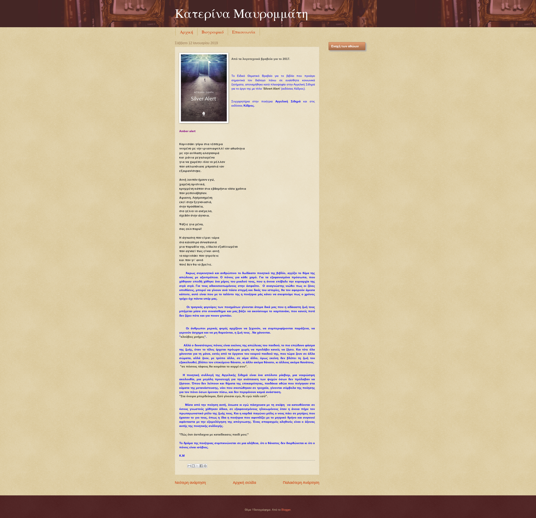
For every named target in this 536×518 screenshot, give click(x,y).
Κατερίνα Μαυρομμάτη (241, 13)
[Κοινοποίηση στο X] (197, 466)
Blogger (285, 509)
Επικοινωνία (243, 32)
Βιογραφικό (213, 32)
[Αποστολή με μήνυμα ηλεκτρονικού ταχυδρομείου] (189, 466)
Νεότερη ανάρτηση (190, 483)
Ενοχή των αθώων (345, 46)
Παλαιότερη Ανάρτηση (301, 483)
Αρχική (186, 32)
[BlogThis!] (193, 466)
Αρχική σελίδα (244, 483)
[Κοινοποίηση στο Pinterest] (205, 466)
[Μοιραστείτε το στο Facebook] (201, 466)
